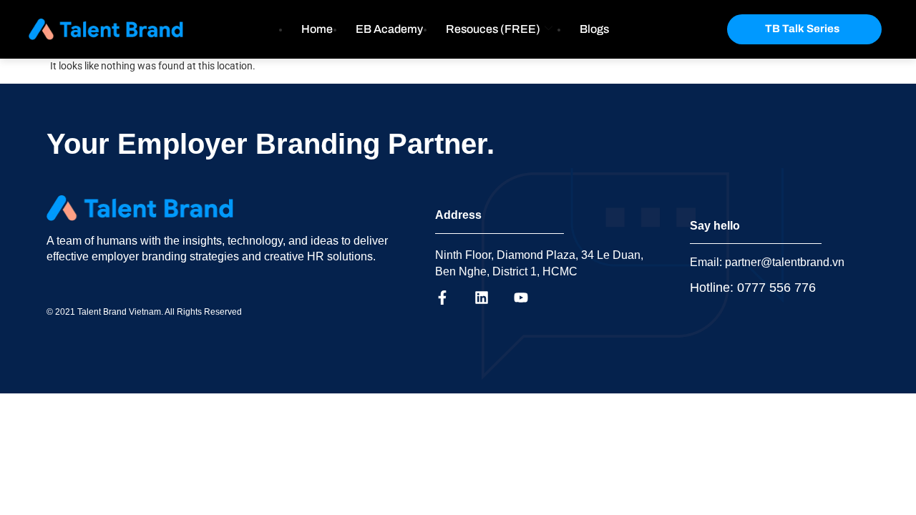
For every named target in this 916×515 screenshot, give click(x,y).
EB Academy (389, 29)
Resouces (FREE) (493, 29)
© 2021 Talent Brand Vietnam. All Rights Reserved (144, 312)
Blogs (594, 29)
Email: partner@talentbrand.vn (767, 262)
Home (317, 29)
